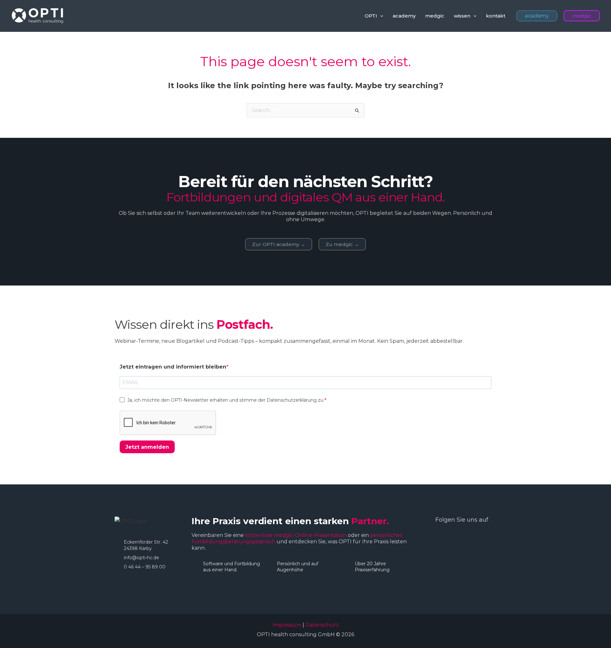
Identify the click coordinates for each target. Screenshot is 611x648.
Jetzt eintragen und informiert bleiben (173, 367)
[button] (380, 16)
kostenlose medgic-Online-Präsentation (296, 535)
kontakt (495, 16)
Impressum (286, 625)
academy (404, 16)
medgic (434, 16)
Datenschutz (322, 625)
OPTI (371, 16)
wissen (462, 16)
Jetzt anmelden (147, 447)
